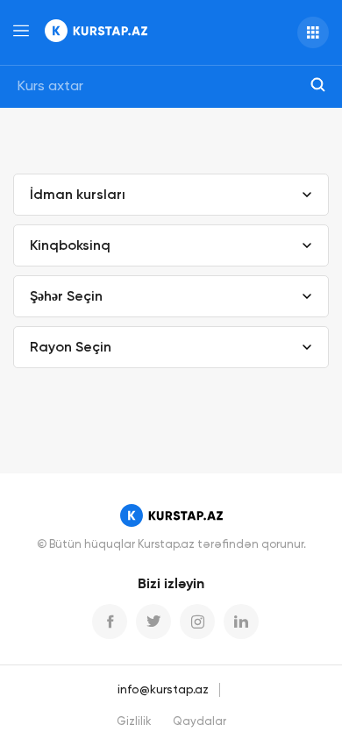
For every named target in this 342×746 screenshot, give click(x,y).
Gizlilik (134, 722)
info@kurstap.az (163, 690)
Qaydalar (199, 722)
